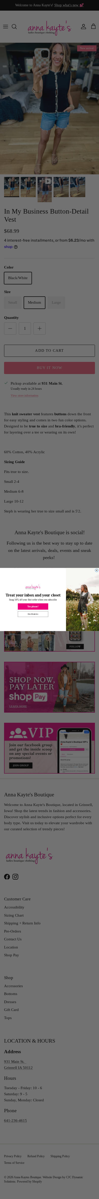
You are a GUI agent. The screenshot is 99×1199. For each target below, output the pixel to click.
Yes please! (32, 606)
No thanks (33, 614)
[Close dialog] (96, 570)
